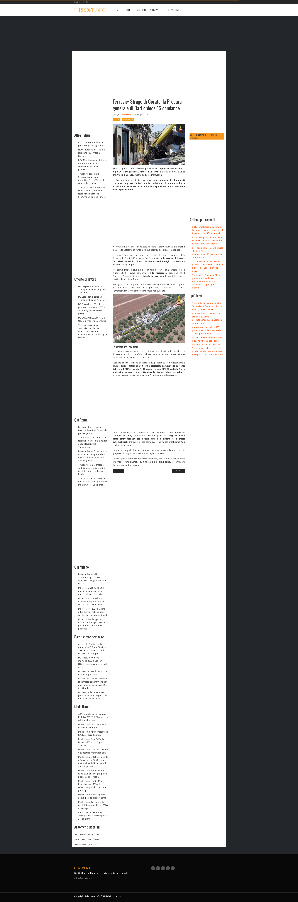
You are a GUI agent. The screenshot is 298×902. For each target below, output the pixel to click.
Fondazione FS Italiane (80, 845)
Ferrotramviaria (128, 120)
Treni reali (127, 114)
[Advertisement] (205, 10)
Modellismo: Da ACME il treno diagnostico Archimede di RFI (93, 751)
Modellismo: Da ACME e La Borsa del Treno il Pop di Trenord (91, 742)
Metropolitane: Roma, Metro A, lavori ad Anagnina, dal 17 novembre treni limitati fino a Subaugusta (92, 456)
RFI (76, 834)
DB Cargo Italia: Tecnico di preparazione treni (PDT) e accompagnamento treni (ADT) (91, 309)
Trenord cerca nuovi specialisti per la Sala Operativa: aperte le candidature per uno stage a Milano (92, 331)
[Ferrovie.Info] (90, 10)
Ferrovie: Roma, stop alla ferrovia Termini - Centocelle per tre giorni (92, 430)
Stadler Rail (97, 839)
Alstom (89, 839)
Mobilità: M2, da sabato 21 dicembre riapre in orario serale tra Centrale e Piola (91, 601)
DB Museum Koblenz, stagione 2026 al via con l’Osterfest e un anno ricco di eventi (92, 662)
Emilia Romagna (93, 845)
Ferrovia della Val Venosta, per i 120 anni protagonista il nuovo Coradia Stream (92, 695)
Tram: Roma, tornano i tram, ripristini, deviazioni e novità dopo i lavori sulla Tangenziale (92, 442)
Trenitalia (82, 834)
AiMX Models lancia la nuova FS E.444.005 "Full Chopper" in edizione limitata (93, 717)
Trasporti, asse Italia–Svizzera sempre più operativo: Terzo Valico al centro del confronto (91, 178)
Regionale (98, 834)
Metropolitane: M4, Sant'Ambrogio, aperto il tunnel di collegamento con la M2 (92, 579)
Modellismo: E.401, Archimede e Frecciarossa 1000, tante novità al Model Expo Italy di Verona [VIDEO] (93, 761)
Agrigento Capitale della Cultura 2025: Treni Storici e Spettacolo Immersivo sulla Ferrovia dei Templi (92, 649)
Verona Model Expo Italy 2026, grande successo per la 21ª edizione (92, 815)
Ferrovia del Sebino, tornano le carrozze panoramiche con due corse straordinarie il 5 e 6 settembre (92, 683)
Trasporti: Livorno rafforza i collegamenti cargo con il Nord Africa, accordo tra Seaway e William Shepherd (92, 192)
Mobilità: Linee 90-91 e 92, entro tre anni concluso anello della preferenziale (91, 590)
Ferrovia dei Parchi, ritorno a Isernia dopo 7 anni (92, 673)
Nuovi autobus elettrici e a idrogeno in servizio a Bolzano (91, 152)
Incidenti (117, 120)
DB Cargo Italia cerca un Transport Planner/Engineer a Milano (92, 289)
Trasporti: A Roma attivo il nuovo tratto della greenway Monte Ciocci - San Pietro (92, 481)
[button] (128, 10)
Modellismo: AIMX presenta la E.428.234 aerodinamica (93, 733)
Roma (83, 839)
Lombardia (90, 834)
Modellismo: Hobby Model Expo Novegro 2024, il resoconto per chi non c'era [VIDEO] (92, 786)
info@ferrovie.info (81, 2)
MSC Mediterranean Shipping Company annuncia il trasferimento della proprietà (93, 165)
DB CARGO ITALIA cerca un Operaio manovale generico (92, 319)
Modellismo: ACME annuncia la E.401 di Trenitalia (92, 726)
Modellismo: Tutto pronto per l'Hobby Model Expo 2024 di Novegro (92, 805)
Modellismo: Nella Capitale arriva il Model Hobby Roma (92, 796)
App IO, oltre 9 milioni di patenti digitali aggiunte (90, 144)
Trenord (77, 839)
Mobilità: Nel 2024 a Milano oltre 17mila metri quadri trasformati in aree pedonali (92, 611)
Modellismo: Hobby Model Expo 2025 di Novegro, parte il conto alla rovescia (92, 773)
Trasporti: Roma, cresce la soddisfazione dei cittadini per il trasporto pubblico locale (91, 469)
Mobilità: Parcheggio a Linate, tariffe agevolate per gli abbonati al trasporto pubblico (92, 624)
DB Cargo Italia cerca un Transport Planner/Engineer (92, 298)
